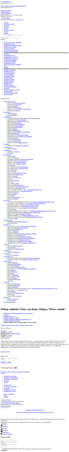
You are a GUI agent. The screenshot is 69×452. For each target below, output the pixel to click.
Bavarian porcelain (24, 121)
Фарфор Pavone (8, 91)
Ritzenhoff (17, 130)
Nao (12, 153)
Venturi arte (18, 197)
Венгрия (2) (7, 112)
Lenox (14, 247)
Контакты (7, 25)
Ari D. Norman (21, 103)
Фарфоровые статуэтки (10, 58)
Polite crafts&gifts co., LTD (30, 215)
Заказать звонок (5, 1)
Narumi (15, 148)
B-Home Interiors (22, 161)
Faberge (15, 271)
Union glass (18, 296)
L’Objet (15, 223)
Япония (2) (7, 297)
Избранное (6, 432)
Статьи (6, 28)
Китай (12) (7, 200)
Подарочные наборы (26, 241)
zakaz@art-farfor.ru (6, 13)
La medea (16, 183)
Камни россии (21, 235)
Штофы (6, 67)
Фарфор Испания (9, 79)
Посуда (6, 382)
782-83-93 (5, 18)
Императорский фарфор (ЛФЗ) (13, 45)
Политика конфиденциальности (34, 410)
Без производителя (9, 302)
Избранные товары (6, 10)
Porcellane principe (24, 186)
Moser (13, 291)
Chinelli (15, 170)
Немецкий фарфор (9, 76)
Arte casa (16, 157)
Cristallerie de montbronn (29, 268)
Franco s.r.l (18, 177)
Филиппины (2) (8, 256)
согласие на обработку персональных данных (38, 448)
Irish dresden (19, 127)
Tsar (12, 281)
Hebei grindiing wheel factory (33, 212)
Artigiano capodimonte (27, 159)
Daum (13, 270)
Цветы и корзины (9, 394)
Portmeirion (18, 107)
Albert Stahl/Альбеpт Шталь (32, 118)
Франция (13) (8, 261)
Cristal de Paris (21, 267)
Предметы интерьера (10, 61)
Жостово (16, 230)
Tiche (13, 195)
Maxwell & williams (25, 214)
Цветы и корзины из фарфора (12, 64)
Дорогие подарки (9, 48)
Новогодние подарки (10, 47)
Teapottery (17, 110)
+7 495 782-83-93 (5, 401)
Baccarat (15, 262)
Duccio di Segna (22, 173)
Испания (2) (7, 150)
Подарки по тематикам (10, 51)
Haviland (16, 275)
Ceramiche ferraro (23, 168)
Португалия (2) (8, 220)
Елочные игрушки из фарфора (12, 42)
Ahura (13, 156)
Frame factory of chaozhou (30, 208)
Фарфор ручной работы (29, 243)
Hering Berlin (19, 126)
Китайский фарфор (9, 73)
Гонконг (15, 218)
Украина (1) (7, 250)
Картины (6, 54)
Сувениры (7, 388)
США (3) (6, 244)
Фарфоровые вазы (9, 44)
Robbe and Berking (24, 132)
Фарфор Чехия (8, 77)
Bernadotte (17, 285)
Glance (14, 209)
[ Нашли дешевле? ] (4, 330)
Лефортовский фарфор (28, 238)
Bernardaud (18, 264)
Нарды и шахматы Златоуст (12, 89)
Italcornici (16, 180)
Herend (15, 113)
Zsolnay (15, 115)
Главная (5, 426)
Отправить (4, 450)
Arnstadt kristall (21, 119)
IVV (12, 182)
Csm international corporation (32, 258)
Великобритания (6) (9, 101)
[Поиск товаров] (17, 38)
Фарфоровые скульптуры (11, 57)
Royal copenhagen (24, 145)
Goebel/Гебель (21, 124)
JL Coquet (17, 276)
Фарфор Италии (8, 71)
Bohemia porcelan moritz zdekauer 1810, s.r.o (45, 288)
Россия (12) (7, 224)
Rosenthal (16, 133)
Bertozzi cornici (21, 162)
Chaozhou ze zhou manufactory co (36, 203)
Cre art (14, 171)
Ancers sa (16, 255)
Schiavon (16, 192)
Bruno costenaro (22, 164)
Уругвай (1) (7, 253)
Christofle (16, 265)
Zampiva (15, 199)
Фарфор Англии (8, 85)
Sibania (15, 194)
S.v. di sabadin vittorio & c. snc (33, 189)
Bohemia (16, 287)
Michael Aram (20, 249)
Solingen (15, 138)
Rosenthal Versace (23, 135)
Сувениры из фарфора (10, 60)
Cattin (13, 165)
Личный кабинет (7, 434)
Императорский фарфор (29, 233)
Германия (8, 336)
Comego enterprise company (31, 205)
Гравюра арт (19, 229)
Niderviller (17, 279)
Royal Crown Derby (25, 109)
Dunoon (15, 106)
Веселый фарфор (23, 227)
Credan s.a (17, 151)
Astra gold (17, 284)
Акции (6, 31)
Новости (6, 27)
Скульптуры (7, 385)
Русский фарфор (8, 74)
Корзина (5, 430)
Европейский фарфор (10, 86)
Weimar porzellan (22, 142)
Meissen (15, 129)
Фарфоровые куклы (9, 63)
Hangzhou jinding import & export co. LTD (43, 211)
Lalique (15, 278)
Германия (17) (8, 116)
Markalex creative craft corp (31, 259)
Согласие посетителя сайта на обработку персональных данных (34, 412)
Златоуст (16, 232)
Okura (13, 300)
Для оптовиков (8, 94)
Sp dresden (18, 139)
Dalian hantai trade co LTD (30, 206)
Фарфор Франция (9, 80)
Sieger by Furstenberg (26, 136)
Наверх (3, 373)
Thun (13, 294)
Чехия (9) (6, 282)
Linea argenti (19, 185)
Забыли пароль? (4, 362)
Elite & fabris (19, 174)
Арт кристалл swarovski (29, 226)
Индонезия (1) (8, 147)
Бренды (6, 33)
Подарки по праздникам (11, 50)
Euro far (15, 176)
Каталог (6, 22)
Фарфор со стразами (10, 70)
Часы (5, 66)
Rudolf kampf (20, 293)
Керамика (7, 88)
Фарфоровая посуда (9, 55)
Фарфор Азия (8, 83)
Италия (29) (7, 154)
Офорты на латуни (25, 240)
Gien (12, 273)
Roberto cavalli (21, 188)
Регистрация (3, 361)
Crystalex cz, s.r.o (23, 290)
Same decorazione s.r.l (26, 191)
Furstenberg (18, 123)
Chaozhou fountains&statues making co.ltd (43, 202)
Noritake (15, 299)
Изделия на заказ (9, 30)
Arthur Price (18, 104)
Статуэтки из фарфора (10, 386)
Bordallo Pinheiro (23, 221)
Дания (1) (7, 144)
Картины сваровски (26, 237)
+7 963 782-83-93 (5, 403)
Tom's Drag (18, 141)
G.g (12, 179)
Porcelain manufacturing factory (34, 217)
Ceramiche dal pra (23, 167)
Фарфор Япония (8, 82)
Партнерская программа (11, 92)
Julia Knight (18, 246)
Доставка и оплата (9, 24)
